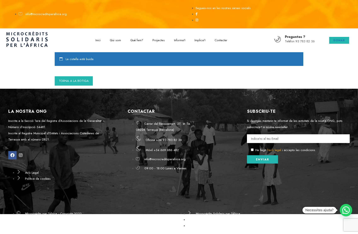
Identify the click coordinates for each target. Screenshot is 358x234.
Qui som (115, 40)
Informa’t (179, 40)
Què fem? (136, 40)
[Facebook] (12, 155)
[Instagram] (21, 155)
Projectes (158, 40)
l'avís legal (274, 150)
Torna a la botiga (74, 81)
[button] (346, 210)
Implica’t (200, 40)
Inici (98, 40)
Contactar (221, 40)
